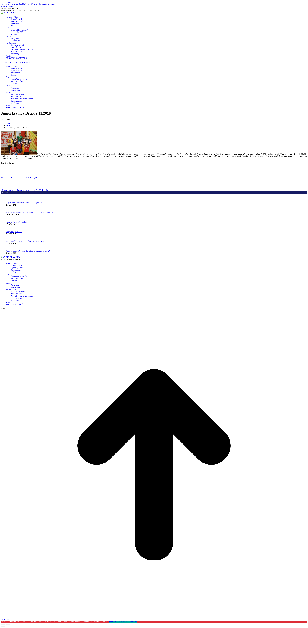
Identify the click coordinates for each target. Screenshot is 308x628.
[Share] (4, 624)
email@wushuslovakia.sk (10, 4)
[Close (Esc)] (2, 624)
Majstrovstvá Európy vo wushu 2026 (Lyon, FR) (19, 178)
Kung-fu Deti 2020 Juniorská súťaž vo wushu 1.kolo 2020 (28, 251)
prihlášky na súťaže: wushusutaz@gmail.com (37, 4)
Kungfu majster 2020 (14, 232)
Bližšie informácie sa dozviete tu (124, 622)
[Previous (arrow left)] (2, 626)
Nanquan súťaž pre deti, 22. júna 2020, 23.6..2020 (25, 241)
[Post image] (7, 176)
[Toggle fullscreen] (7, 624)
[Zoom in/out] (9, 624)
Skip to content (6, 2)
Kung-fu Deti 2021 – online (16, 222)
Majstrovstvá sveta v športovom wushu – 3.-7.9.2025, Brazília (24, 190)
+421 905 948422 (8, 6)
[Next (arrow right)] (4, 626)
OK (110, 622)
